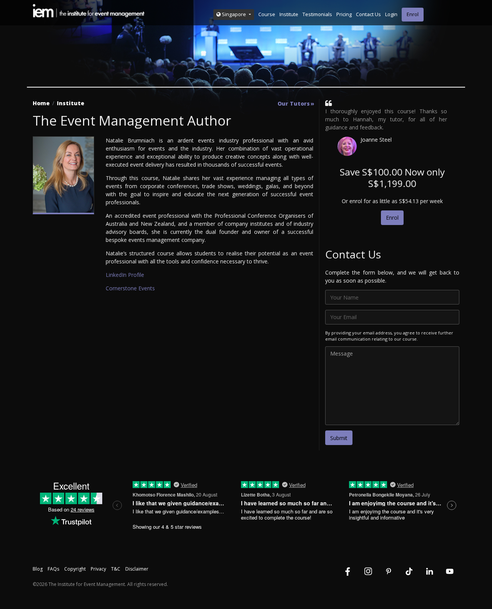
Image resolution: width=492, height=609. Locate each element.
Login (391, 14)
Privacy (98, 569)
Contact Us (368, 14)
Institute (288, 14)
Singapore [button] (234, 14)
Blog (38, 569)
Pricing (344, 14)
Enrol (413, 14)
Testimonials (317, 14)
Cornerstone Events (130, 288)
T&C (115, 569)
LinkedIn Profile (125, 274)
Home (41, 103)
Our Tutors (294, 104)
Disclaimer (136, 569)
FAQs (53, 569)
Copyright (75, 569)
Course (266, 14)
